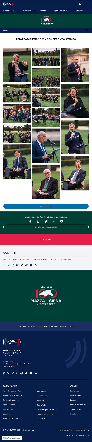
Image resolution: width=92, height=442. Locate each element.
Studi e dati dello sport (11, 396)
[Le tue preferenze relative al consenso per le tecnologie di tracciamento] (12, 438)
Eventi (5, 414)
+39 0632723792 (11, 364)
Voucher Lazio (8, 11)
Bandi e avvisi (74, 391)
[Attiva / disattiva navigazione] (87, 30)
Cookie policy (69, 435)
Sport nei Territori (60, 11)
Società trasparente (64, 430)
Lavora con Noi (75, 409)
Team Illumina (8, 409)
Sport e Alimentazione (45, 414)
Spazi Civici (41, 400)
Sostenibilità (41, 419)
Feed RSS (82, 435)
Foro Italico (78, 11)
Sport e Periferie (9, 405)
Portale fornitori (75, 396)
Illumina (43, 11)
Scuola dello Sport (9, 400)
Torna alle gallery (46, 206)
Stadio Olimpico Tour (10, 419)
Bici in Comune (27, 11)
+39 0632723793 (24, 364)
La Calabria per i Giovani (45, 410)
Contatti (73, 414)
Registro (73, 400)
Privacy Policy (81, 430)
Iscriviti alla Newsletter (78, 405)
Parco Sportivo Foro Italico (12, 391)
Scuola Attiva (41, 405)
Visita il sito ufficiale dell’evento (46, 227)
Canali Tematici (10, 386)
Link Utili (74, 386)
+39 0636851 (9, 361)
